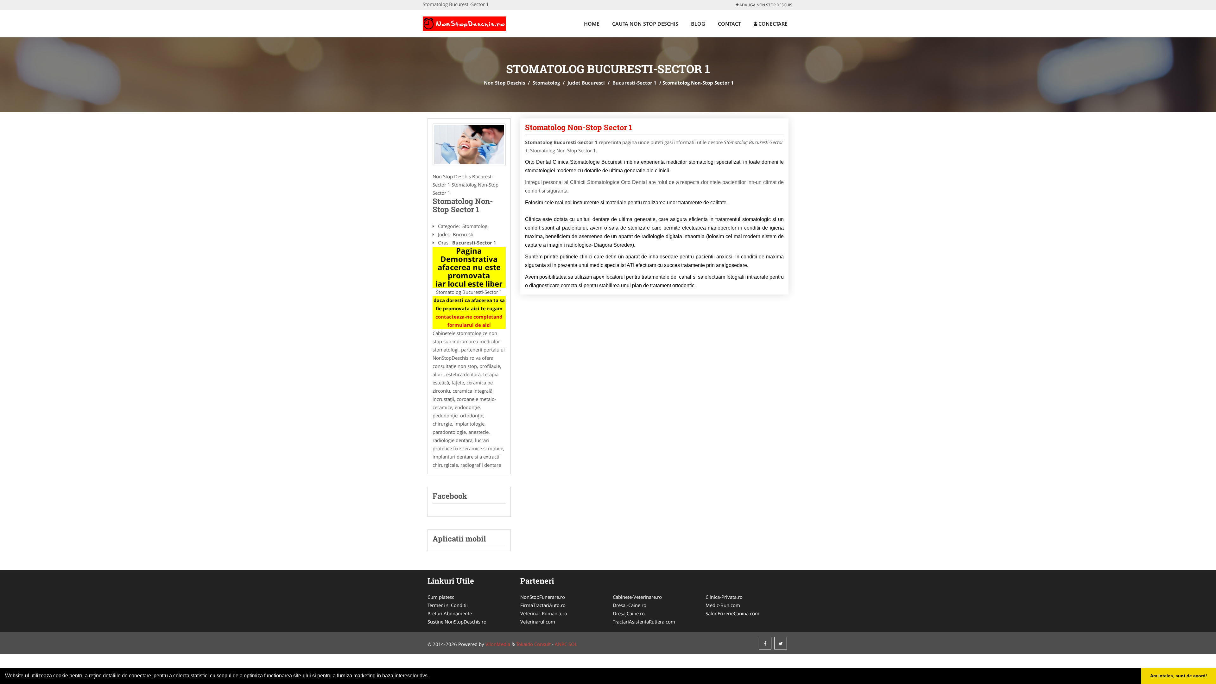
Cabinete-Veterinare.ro (637, 597)
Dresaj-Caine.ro (629, 605)
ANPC (561, 644)
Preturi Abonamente (450, 613)
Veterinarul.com (537, 621)
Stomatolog (546, 82)
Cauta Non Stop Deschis (645, 23)
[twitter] (780, 643)
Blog (698, 23)
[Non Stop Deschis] (464, 23)
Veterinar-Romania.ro (543, 613)
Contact (729, 23)
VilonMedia (497, 644)
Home (591, 23)
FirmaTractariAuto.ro (543, 605)
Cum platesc (441, 597)
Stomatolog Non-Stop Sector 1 (578, 127)
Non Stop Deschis (504, 82)
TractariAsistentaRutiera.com (644, 621)
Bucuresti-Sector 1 (634, 82)
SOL (572, 644)
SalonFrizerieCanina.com (732, 613)
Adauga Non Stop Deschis (765, 5)
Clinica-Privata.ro (724, 597)
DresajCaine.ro (629, 613)
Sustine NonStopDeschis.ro (457, 621)
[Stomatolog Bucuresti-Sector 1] (469, 145)
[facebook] (765, 643)
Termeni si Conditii (448, 605)
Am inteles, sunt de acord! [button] (1178, 675)
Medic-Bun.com (723, 605)
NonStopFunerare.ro (542, 597)
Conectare (772, 23)
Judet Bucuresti (586, 82)
